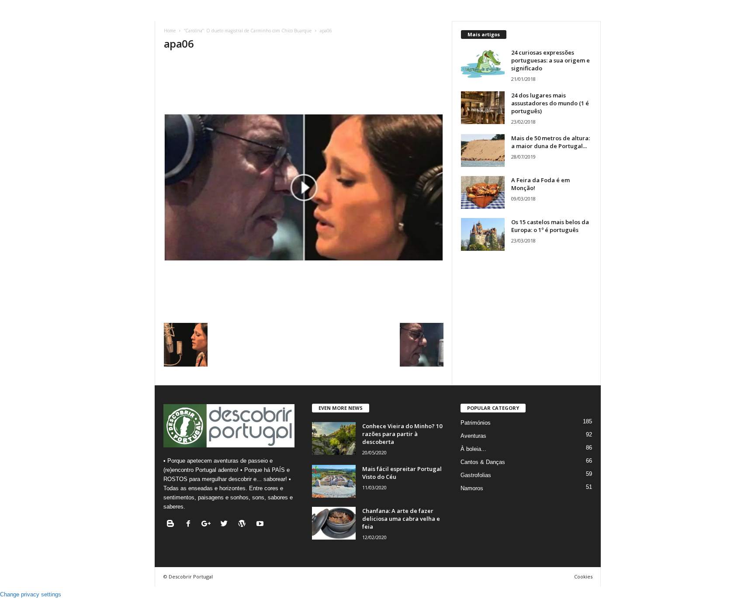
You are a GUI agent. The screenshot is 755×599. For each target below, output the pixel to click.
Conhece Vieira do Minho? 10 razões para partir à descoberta (402, 434)
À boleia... (473, 449)
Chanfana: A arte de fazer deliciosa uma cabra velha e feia (401, 518)
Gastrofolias (476, 475)
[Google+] (208, 524)
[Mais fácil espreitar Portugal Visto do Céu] (334, 481)
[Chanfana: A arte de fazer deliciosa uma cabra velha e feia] (334, 523)
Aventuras (473, 436)
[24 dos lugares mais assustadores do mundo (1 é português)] (483, 107)
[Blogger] (172, 524)
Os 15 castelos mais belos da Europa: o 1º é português (550, 226)
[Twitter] (226, 524)
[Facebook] (190, 524)
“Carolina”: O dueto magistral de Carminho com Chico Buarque (248, 31)
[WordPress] (244, 524)
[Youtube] (261, 524)
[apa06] (303, 187)
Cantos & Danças (483, 462)
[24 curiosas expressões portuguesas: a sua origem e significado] (483, 64)
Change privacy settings (30, 594)
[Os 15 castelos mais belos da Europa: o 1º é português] (483, 234)
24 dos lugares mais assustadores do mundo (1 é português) (550, 103)
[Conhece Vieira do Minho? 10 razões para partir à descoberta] (334, 438)
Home (170, 31)
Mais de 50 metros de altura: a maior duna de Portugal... (550, 142)
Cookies (583, 576)
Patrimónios (476, 422)
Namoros (472, 488)
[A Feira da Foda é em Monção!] (483, 192)
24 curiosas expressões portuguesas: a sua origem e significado (550, 60)
